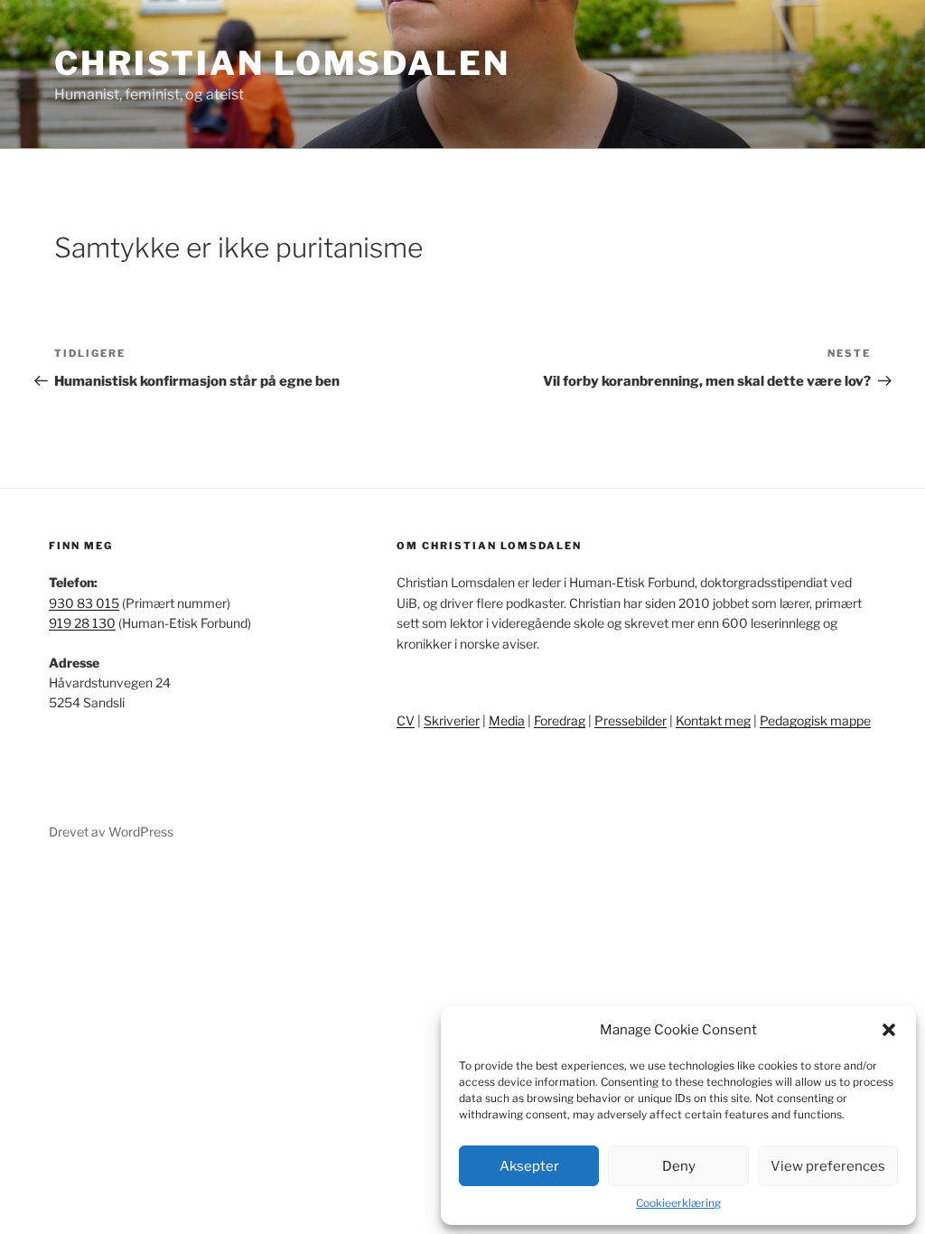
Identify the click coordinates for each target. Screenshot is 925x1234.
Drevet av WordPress (111, 831)
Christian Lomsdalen (282, 63)
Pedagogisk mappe (815, 720)
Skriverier (452, 720)
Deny (679, 1166)
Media (507, 720)
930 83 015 (84, 603)
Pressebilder (630, 720)
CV (406, 720)
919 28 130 (82, 623)
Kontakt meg (713, 720)
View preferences (828, 1166)
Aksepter (529, 1166)
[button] (889, 1030)
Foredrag (559, 720)
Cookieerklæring (678, 1203)
